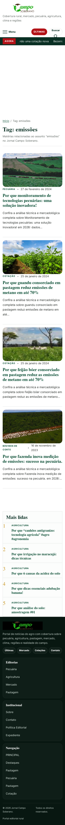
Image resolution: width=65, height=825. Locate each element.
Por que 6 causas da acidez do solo (36, 573)
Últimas (39, 31)
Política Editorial (16, 727)
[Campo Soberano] (32, 626)
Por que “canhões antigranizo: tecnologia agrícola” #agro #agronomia (33, 534)
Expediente (13, 735)
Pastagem (12, 692)
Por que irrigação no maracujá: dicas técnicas (34, 556)
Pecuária (9, 189)
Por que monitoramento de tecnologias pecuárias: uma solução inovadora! (27, 200)
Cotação (9, 276)
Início (6, 121)
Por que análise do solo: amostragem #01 (28, 609)
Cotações (40, 650)
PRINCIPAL (12, 755)
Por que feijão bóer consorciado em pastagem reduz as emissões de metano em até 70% (31, 374)
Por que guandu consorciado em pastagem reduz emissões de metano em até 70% (31, 287)
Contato (55, 650)
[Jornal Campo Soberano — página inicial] (32, 8)
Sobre (9, 712)
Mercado (24, 650)
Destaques (12, 762)
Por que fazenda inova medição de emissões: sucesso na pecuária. (32, 458)
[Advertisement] (32, 79)
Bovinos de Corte (10, 448)
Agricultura (20, 525)
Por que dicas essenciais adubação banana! (36, 590)
